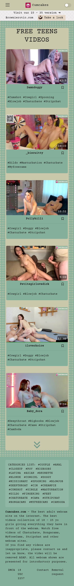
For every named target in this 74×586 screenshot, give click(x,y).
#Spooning (46, 97)
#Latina (15, 473)
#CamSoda (14, 429)
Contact (43, 570)
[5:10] (37, 390)
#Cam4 (32, 425)
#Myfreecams (17, 167)
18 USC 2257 (21, 574)
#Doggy (28, 228)
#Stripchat (52, 101)
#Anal (57, 464)
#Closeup (16, 468)
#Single (32, 489)
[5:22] (37, 263)
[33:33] (37, 132)
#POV (29, 468)
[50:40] (37, 324)
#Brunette (45, 473)
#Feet (47, 493)
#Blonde (15, 477)
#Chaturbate (32, 101)
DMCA (11, 570)
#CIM (34, 485)
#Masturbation (31, 162)
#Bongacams (17, 502)
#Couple (44, 464)
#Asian (29, 473)
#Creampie (48, 485)
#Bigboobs (36, 421)
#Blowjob (14, 101)
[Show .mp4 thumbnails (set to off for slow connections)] (67, 5)
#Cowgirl (30, 97)
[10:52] (37, 197)
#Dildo (13, 162)
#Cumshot (14, 97)
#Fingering (30, 493)
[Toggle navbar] (7, 4)
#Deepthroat (17, 421)
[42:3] (37, 66)
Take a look (53, 17)
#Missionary (18, 481)
